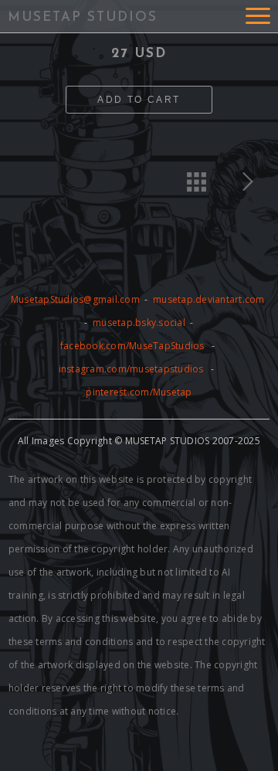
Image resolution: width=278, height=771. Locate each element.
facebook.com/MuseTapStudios (132, 345)
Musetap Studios (83, 17)
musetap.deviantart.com (209, 299)
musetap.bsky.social (140, 322)
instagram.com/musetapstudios (131, 368)
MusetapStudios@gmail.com (76, 299)
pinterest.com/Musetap (139, 392)
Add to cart (138, 99)
